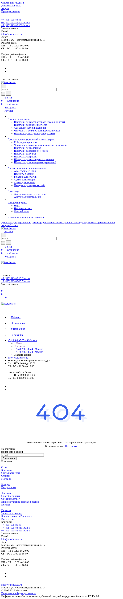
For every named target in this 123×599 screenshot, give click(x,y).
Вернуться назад (54, 446)
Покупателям (8, 487)
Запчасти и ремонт (11, 513)
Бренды (5, 484)
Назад (18, 343)
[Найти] (8, 93)
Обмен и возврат (10, 498)
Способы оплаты (10, 496)
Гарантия (6, 510)
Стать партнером (10, 473)
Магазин (6, 478)
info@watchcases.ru (11, 34)
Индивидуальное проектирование (20, 501)
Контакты (6, 470)
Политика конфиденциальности (18, 593)
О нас (4, 467)
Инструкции (8, 519)
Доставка (6, 493)
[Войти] (2, 266)
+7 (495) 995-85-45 (11, 19)
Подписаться (9, 458)
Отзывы (5, 475)
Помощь (5, 504)
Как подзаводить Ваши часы (17, 516)
